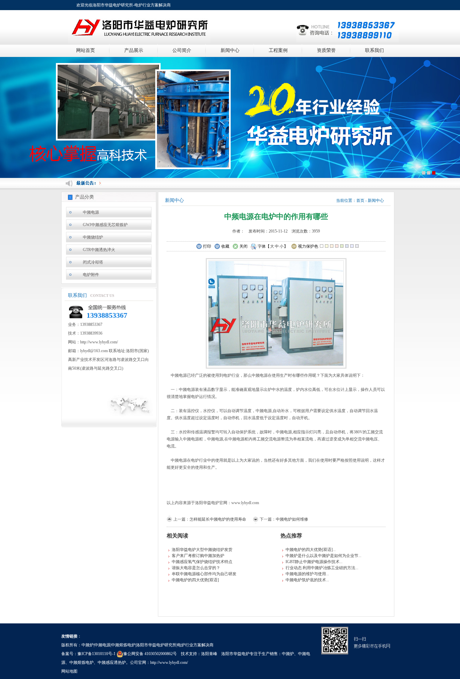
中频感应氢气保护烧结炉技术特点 (202, 561)
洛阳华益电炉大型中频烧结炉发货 (202, 549)
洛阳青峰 (209, 653)
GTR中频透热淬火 (99, 249)
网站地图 (69, 671)
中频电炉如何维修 (292, 519)
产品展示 (133, 50)
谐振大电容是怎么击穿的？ (196, 567)
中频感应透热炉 (112, 662)
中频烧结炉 (93, 237)
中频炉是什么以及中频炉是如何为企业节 (322, 555)
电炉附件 (91, 274)
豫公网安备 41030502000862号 (150, 653)
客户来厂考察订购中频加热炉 (198, 555)
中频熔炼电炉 (81, 662)
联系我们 (374, 50)
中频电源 (91, 212)
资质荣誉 (326, 50)
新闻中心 (230, 50)
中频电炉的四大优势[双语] (195, 580)
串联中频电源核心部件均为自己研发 (204, 574)
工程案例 (278, 50)
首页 (360, 200)
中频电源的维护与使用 (306, 574)
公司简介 (181, 50)
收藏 (225, 246)
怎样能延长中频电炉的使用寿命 (218, 519)
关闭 (243, 246)
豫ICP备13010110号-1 (96, 653)
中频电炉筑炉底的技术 (306, 580)
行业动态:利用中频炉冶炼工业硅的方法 (320, 567)
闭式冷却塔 (93, 262)
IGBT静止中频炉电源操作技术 (312, 561)
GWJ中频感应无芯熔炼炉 (105, 224)
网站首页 (85, 50)
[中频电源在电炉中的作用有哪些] (276, 312)
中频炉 (288, 653)
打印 (207, 246)
